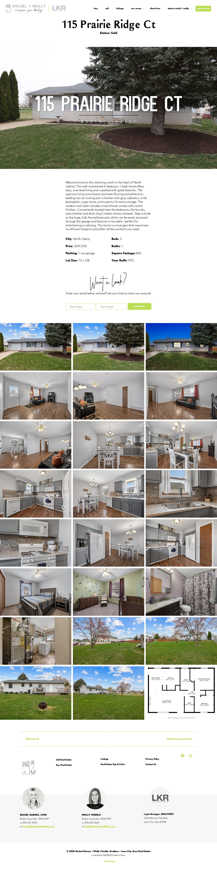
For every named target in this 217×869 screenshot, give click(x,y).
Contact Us (150, 764)
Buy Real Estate (64, 765)
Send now (139, 306)
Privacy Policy (152, 759)
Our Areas (136, 9)
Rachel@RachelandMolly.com (38, 826)
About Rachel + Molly (178, 9)
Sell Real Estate (64, 760)
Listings (120, 9)
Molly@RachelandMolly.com (99, 826)
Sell (107, 9)
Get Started (203, 9)
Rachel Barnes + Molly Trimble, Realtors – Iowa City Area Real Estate (113, 851)
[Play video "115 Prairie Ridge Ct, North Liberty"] (108, 108)
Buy (96, 9)
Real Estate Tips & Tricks (113, 764)
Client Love (155, 9)
